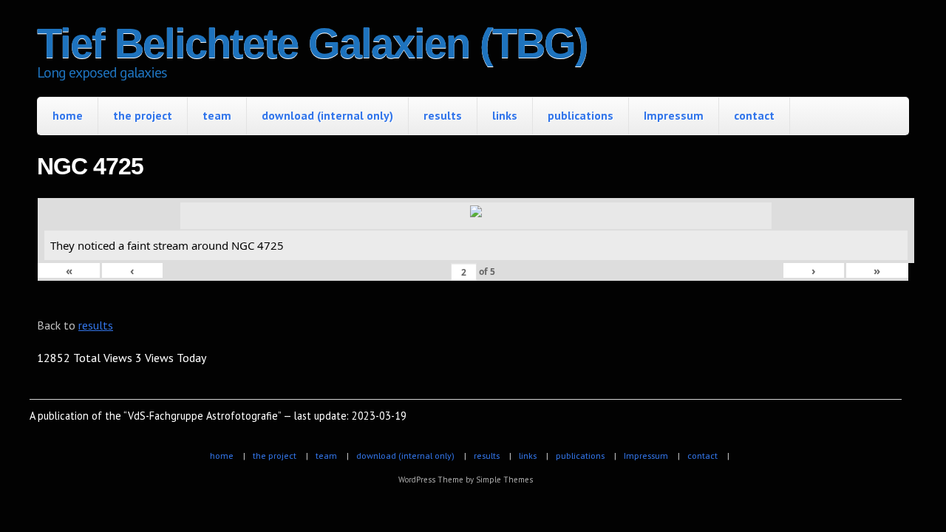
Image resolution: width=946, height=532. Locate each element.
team (217, 115)
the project (142, 115)
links (504, 115)
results (442, 115)
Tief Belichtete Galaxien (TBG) (312, 43)
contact (754, 115)
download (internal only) (327, 115)
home (67, 115)
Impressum (674, 115)
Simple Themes (504, 479)
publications (580, 115)
